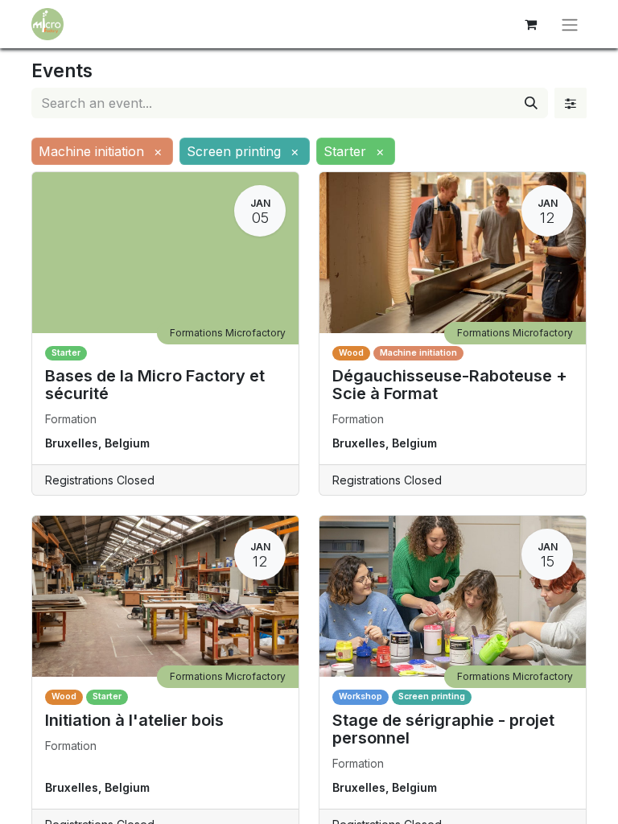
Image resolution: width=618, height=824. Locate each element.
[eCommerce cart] (530, 24)
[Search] (531, 103)
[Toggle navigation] (570, 24)
